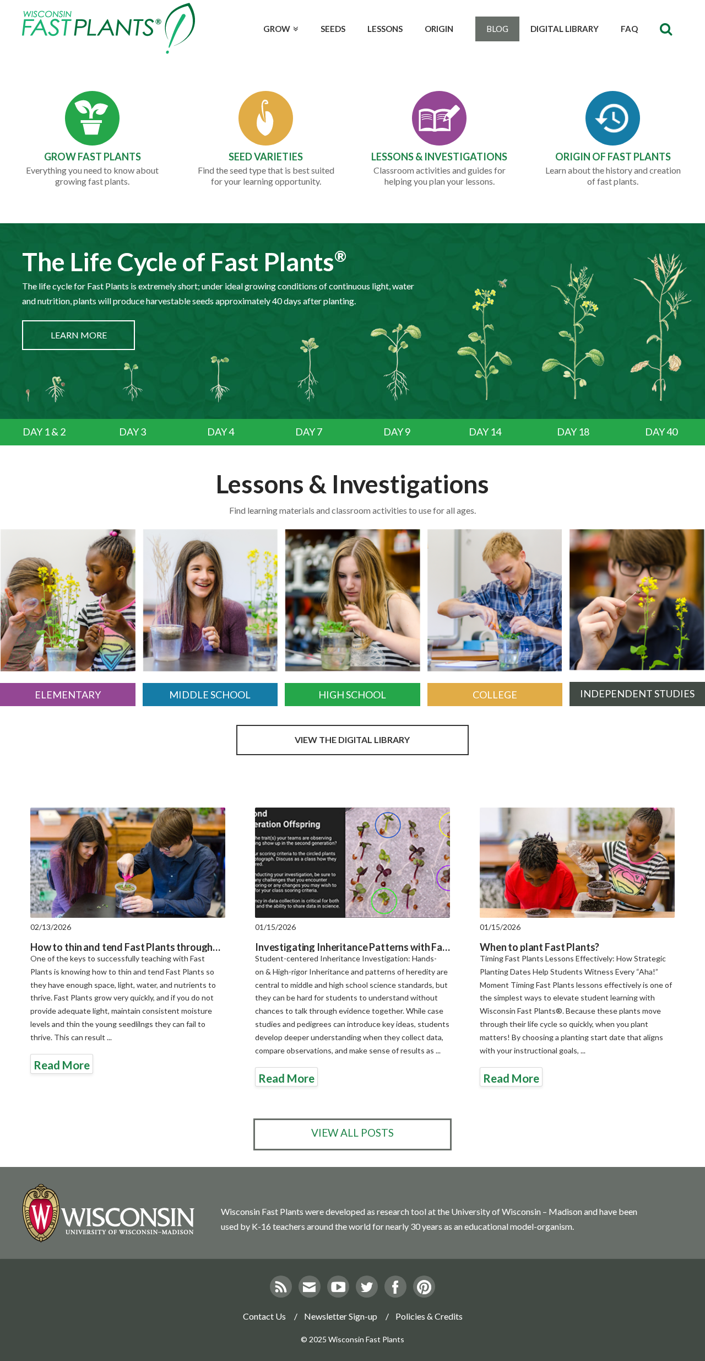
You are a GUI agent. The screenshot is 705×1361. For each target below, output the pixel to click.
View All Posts (352, 1132)
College (495, 694)
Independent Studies (637, 693)
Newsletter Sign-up (340, 1316)
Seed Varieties (266, 156)
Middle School (210, 694)
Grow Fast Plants (92, 156)
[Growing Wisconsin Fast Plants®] (108, 28)
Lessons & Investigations (439, 156)
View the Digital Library (352, 739)
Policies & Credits (429, 1316)
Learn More (79, 335)
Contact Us (264, 1316)
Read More (62, 1065)
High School (352, 694)
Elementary (68, 694)
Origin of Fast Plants (613, 156)
